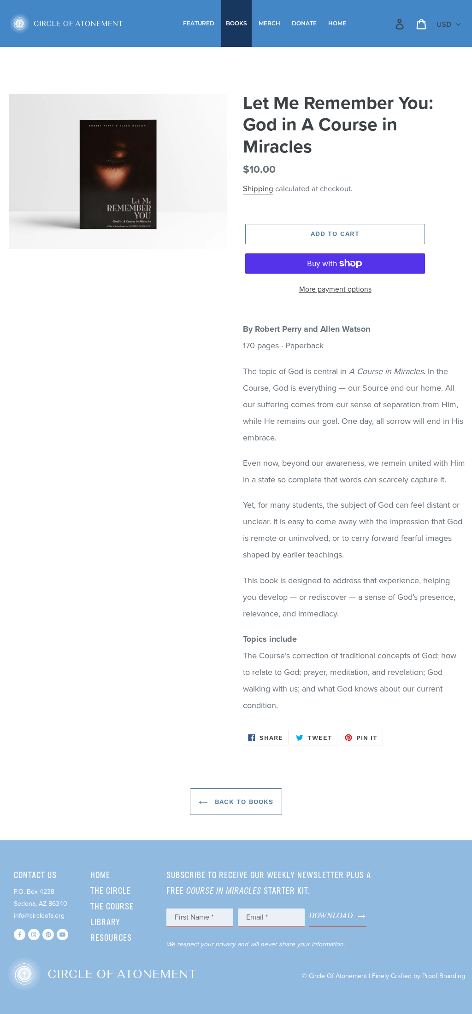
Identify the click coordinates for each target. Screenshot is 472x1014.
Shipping (258, 188)
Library (105, 922)
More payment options (335, 289)
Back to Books (243, 801)
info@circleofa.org (39, 916)
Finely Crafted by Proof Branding (418, 976)
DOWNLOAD (331, 916)
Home (100, 875)
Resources (111, 938)
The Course (112, 907)
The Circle (110, 891)
